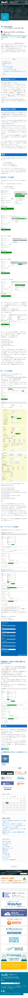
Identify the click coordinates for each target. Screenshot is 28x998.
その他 (3, 845)
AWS (3, 851)
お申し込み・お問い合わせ (16, 987)
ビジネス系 (4, 846)
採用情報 (4, 987)
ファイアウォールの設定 (9, 69)
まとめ (4, 74)
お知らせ (4, 858)
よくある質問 (8, 987)
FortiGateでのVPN (6, 63)
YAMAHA (4, 853)
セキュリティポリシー (5, 988)
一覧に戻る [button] (14, 866)
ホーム (2, 986)
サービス (21, 986)
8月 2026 (14, 796)
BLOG (5, 986)
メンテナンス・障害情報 (8, 859)
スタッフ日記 (5, 843)
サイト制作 (4, 854)
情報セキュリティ (6, 848)
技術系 (19, 37)
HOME (3, 21)
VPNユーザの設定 (8, 66)
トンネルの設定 (7, 68)
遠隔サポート (12, 988)
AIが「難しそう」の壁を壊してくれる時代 (12, 823)
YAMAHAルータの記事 (9, 116)
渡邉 (2, 39)
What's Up (4, 841)
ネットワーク (12, 37)
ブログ (7, 21)
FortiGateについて (6, 61)
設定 (3, 65)
